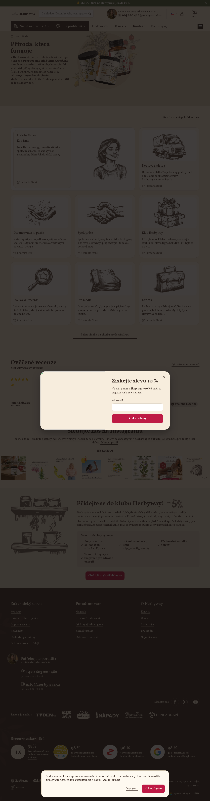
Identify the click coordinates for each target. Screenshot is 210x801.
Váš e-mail (117, 400)
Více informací (111, 780)
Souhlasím (155, 789)
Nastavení (132, 789)
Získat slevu (137, 419)
